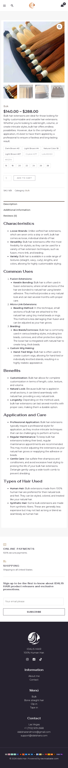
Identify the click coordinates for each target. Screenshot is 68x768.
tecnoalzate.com (50, 758)
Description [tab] (10, 204)
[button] (12, 6)
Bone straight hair (34, 700)
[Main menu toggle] (4, 6)
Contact (34, 679)
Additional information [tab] (16, 209)
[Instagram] (27, 659)
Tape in (34, 707)
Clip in (34, 704)
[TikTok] (40, 659)
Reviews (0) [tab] (10, 215)
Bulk (5, 106)
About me (34, 676)
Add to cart (24, 178)
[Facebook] (34, 659)
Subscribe (34, 611)
